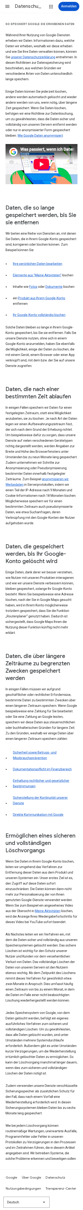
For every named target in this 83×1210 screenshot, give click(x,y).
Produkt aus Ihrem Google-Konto (41, 298)
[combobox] (26, 1202)
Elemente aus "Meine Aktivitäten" (37, 275)
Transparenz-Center (61, 1188)
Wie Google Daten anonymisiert (40, 135)
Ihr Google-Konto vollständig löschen (39, 315)
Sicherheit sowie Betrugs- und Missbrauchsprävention (34, 755)
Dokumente (53, 287)
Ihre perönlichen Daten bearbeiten (37, 264)
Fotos (33, 287)
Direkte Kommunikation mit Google (38, 814)
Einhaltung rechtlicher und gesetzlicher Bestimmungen (41, 783)
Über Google (31, 1177)
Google (11, 1177)
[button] (7, 6)
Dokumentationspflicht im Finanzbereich (42, 769)
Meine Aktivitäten (47, 911)
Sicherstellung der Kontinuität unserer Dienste (40, 800)
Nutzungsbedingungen (23, 1188)
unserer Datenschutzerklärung (33, 57)
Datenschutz (55, 1177)
